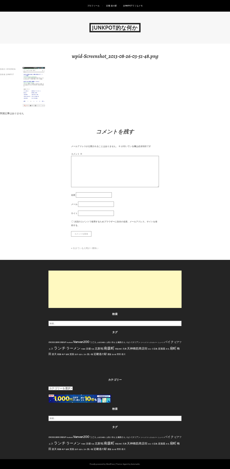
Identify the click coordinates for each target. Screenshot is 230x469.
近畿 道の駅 (111, 6)
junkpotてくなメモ (133, 6)
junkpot (10, 74)
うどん (93, 342)
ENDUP (63, 342)
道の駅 (114, 354)
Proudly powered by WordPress (102, 464)
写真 (92, 349)
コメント (76, 154)
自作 (76, 354)
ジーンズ (144, 342)
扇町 (173, 348)
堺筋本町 (118, 349)
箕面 (72, 354)
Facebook (70, 342)
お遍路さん (121, 342)
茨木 (85, 354)
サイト (74, 213)
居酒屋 (161, 348)
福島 (67, 354)
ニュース (161, 342)
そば (128, 342)
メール (74, 204)
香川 (123, 354)
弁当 (167, 349)
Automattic (135, 464)
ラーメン (73, 348)
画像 (59, 354)
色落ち (81, 354)
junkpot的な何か (115, 27)
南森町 (109, 348)
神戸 (63, 354)
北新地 (99, 348)
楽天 (54, 354)
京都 (88, 348)
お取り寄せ (110, 342)
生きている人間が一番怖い (85, 248)
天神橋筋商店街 (137, 348)
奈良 (149, 349)
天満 (124, 348)
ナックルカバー (152, 342)
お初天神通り (101, 342)
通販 (109, 354)
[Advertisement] (115, 289)
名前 (73, 195)
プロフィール (93, 6)
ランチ (60, 348)
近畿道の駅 (100, 354)
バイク (169, 342)
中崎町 (83, 349)
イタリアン (135, 342)
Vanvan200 (81, 342)
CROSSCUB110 (54, 342)
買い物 (90, 354)
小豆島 (154, 348)
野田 (119, 354)
